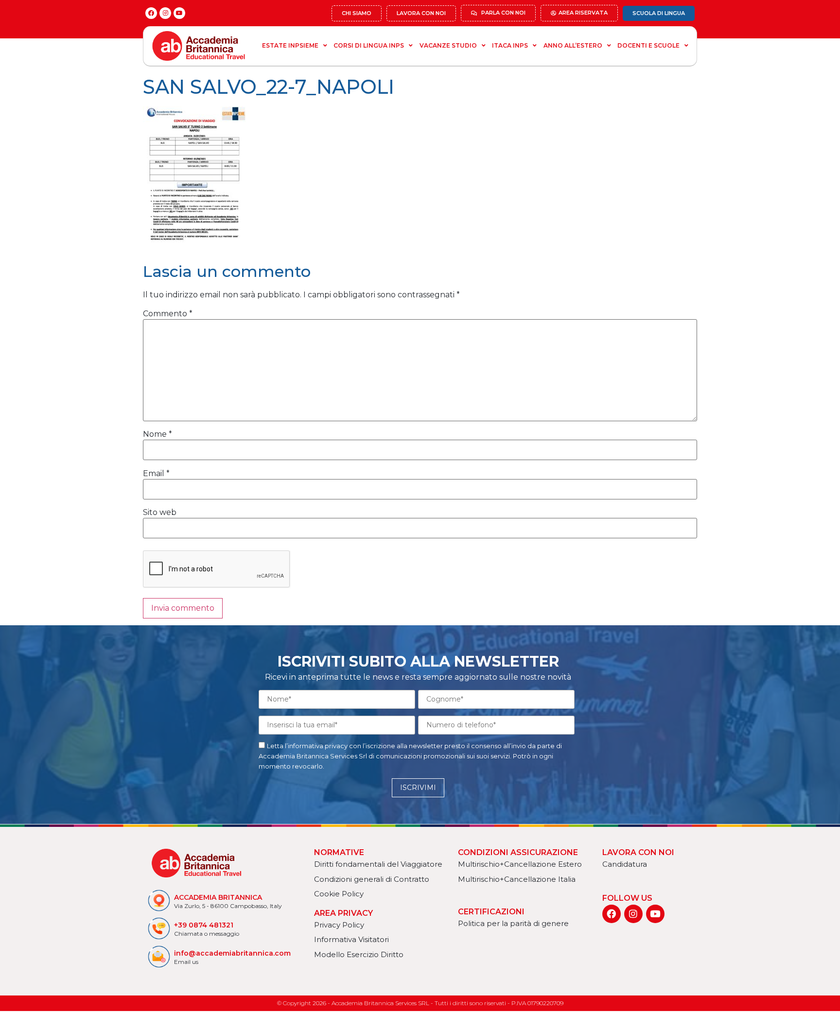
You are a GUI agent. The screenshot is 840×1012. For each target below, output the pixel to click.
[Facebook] (151, 13)
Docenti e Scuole (648, 45)
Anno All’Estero (572, 45)
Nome (157, 434)
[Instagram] (165, 13)
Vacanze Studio (448, 45)
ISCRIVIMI (418, 787)
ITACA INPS (510, 45)
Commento (167, 314)
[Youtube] (179, 13)
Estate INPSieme (290, 45)
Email (156, 474)
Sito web (159, 512)
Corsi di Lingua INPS (368, 45)
